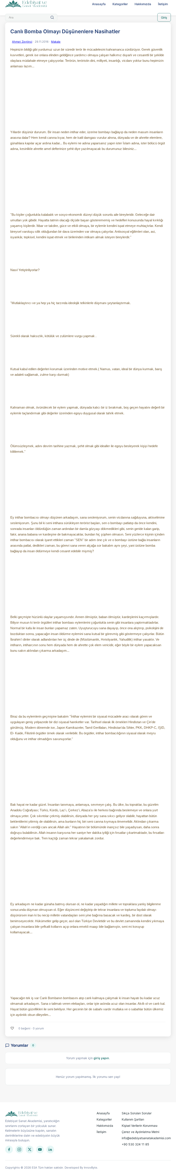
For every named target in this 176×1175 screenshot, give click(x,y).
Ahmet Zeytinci (22, 41)
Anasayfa (99, 4)
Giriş (164, 17)
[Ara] (52, 17)
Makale (56, 41)
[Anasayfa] (26, 4)
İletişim (163, 4)
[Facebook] (9, 1149)
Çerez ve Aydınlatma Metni (140, 1132)
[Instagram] (19, 1149)
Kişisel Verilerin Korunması (139, 1125)
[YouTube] (40, 1149)
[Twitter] (29, 1149)
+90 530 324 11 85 (135, 1144)
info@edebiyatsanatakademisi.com (146, 1138)
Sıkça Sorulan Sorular (137, 1113)
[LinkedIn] (50, 1149)
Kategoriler (120, 4)
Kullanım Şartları (133, 1119)
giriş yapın (101, 1058)
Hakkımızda (143, 4)
